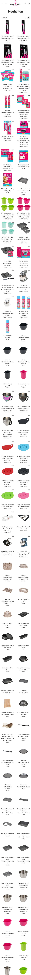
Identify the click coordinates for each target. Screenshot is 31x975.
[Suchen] (6, 3)
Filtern (5, 17)
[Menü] (2, 3)
